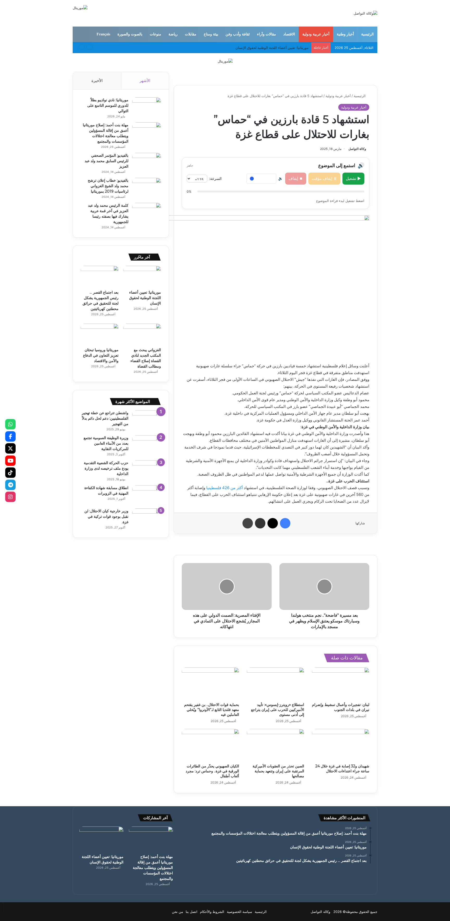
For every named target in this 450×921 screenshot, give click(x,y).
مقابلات (190, 34)
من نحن (177, 912)
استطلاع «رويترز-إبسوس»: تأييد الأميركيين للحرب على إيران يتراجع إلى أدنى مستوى (277, 709)
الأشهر (145, 80)
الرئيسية (367, 34)
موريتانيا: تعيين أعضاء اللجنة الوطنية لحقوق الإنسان (145, 298)
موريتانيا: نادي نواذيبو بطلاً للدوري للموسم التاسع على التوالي (107, 105)
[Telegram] (10, 485)
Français (103, 34)
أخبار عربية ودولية (315, 34)
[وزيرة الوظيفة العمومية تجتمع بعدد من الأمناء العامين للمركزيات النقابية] (146, 445)
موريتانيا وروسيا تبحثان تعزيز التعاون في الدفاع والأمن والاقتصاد (100, 355)
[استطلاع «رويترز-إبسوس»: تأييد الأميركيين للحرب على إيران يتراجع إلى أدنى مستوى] (275, 683)
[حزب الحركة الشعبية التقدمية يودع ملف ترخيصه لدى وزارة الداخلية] (146, 470)
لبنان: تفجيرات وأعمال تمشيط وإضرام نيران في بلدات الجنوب (340, 707)
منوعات (155, 34)
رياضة (173, 34)
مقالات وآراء (266, 34)
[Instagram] (10, 497)
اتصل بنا (191, 912)
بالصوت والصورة (129, 34)
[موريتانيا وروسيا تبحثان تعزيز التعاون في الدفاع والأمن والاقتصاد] (99, 334)
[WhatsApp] (10, 424)
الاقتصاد (289, 34)
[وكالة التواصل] (365, 13)
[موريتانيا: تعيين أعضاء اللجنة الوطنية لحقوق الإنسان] (142, 276)
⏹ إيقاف (296, 178)
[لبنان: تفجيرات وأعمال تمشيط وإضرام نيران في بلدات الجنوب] (340, 683)
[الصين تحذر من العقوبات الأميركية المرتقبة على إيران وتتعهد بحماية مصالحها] (275, 745)
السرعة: (215, 178)
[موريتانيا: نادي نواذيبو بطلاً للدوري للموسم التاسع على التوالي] (146, 107)
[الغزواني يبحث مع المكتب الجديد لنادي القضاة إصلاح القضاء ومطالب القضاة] (142, 334)
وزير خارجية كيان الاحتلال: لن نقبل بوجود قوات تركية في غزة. (106, 516)
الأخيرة (97, 80)
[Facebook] (10, 436)
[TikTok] (10, 473)
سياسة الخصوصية (239, 912)
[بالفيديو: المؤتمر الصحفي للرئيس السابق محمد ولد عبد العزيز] (146, 162)
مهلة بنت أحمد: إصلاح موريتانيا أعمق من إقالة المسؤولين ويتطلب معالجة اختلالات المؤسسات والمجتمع (153, 867)
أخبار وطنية (345, 34)
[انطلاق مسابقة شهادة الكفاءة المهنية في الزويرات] (146, 495)
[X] (10, 448)
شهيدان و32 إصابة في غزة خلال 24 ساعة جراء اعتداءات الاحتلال (342, 768)
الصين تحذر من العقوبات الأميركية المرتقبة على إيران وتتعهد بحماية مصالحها (278, 771)
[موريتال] (225, 61)
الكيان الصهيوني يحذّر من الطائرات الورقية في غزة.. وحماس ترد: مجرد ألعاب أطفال (212, 771)
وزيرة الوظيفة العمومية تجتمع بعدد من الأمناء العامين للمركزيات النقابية (106, 443)
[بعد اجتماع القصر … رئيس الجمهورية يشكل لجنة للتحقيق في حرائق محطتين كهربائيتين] (99, 276)
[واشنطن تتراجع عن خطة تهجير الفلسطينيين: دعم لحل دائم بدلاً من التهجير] (146, 420)
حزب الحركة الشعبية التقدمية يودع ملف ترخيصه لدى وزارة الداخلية (106, 468)
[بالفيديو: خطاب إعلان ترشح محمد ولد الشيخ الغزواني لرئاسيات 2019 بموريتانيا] (146, 187)
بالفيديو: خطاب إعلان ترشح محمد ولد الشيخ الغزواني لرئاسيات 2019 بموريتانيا (108, 186)
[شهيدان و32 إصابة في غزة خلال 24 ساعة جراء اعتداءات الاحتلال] (340, 745)
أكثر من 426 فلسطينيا (225, 487)
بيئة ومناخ (211, 34)
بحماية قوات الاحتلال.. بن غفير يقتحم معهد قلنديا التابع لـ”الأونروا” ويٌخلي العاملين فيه (211, 709)
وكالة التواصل (357, 149)
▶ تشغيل (353, 178)
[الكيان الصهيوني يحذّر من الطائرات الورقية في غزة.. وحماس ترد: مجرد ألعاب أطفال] (210, 745)
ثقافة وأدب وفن (238, 34)
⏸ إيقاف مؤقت (324, 178)
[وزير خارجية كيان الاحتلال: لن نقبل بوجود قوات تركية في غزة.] (146, 518)
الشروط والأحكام (212, 912)
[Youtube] (10, 460)
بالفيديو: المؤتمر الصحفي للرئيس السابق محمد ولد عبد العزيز (106, 161)
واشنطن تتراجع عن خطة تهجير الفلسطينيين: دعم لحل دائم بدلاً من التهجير (105, 418)
